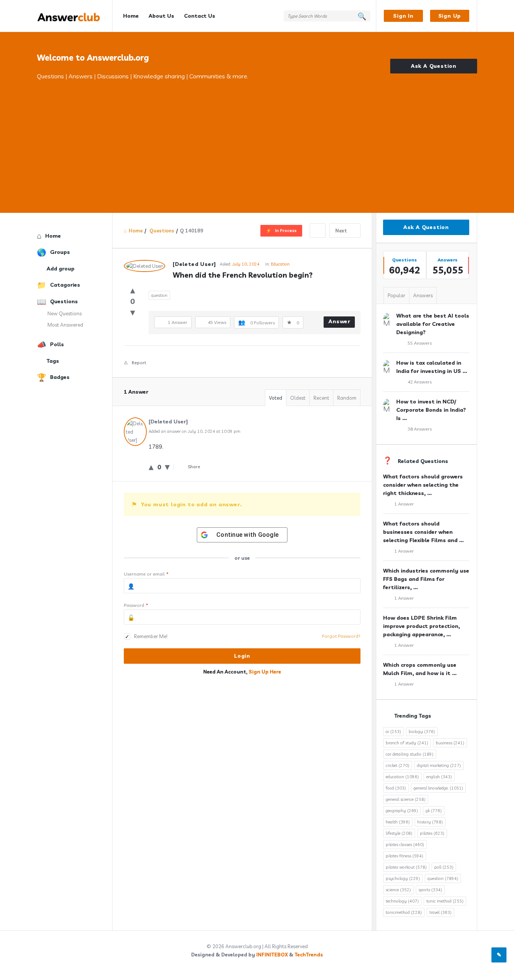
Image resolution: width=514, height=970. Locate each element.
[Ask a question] (498, 954)
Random (346, 398)
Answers (423, 295)
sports (430, 889)
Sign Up (449, 15)
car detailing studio (409, 754)
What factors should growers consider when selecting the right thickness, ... (423, 484)
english (439, 776)
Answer (339, 321)
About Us (161, 15)
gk (434, 810)
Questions (64, 301)
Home (131, 15)
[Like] (132, 290)
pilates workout (406, 867)
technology (402, 901)
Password (136, 605)
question (159, 295)
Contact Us (199, 15)
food (396, 788)
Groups (60, 252)
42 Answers (420, 382)
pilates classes (405, 844)
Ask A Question (433, 66)
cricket (397, 765)
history (430, 822)
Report (139, 362)
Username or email (146, 574)
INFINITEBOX (272, 955)
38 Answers (420, 429)
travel (440, 912)
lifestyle (399, 833)
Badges (60, 377)
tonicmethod (404, 912)
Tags (53, 360)
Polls (57, 344)
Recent (321, 398)
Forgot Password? (341, 636)
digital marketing (439, 765)
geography (402, 810)
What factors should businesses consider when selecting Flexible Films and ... (423, 532)
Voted (275, 398)
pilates (432, 833)
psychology (403, 878)
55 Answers (420, 343)
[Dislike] (132, 312)
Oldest (298, 398)
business (450, 742)
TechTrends (309, 955)
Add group (61, 268)
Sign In (403, 15)
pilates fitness (404, 855)
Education (280, 264)
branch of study (407, 742)
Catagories (65, 284)
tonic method (445, 901)
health (398, 822)
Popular (396, 295)
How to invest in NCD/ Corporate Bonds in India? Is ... (431, 410)
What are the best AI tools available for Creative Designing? (432, 324)
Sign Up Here (265, 672)
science (398, 889)
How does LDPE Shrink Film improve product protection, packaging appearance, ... (421, 626)
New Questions (64, 313)
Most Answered (65, 325)
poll (443, 867)
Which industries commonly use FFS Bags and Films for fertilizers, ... (426, 579)
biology (422, 731)
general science (406, 799)
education (402, 776)
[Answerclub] (75, 16)
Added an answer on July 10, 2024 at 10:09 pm (194, 431)
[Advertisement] (257, 137)
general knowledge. (438, 788)
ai (393, 731)
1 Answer (404, 504)
